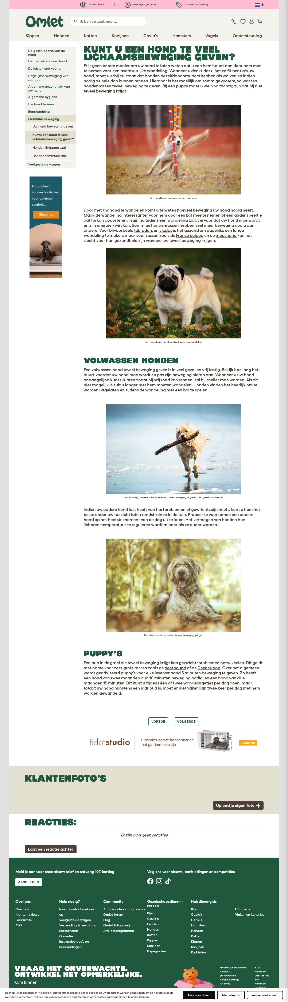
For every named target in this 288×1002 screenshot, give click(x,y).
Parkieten (198, 952)
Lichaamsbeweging (43, 119)
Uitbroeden (243, 909)
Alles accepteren (199, 995)
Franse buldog (189, 235)
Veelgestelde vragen (44, 164)
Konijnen (153, 946)
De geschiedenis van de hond (46, 53)
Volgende (186, 721)
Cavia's (153, 919)
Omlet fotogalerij (116, 925)
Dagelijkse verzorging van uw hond (48, 78)
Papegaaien (156, 951)
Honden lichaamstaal (49, 147)
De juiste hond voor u (44, 68)
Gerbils (196, 920)
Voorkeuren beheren (265, 995)
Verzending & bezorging (77, 925)
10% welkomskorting (196, 4)
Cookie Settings (229, 979)
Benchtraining (39, 111)
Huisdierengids (204, 901)
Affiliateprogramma (118, 931)
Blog (106, 920)
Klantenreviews (27, 914)
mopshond (226, 235)
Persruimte (23, 920)
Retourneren (68, 931)
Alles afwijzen (231, 995)
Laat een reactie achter (50, 849)
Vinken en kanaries (249, 914)
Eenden (153, 924)
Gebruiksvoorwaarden (233, 967)
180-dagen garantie (144, 4)
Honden (153, 929)
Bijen (151, 913)
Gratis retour (96, 4)
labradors (143, 230)
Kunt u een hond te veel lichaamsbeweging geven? (53, 137)
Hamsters (198, 925)
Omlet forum (113, 914)
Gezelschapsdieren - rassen (165, 903)
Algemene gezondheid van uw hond (49, 88)
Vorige (158, 721)
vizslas (165, 230)
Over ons (22, 909)
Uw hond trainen (41, 104)
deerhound (175, 667)
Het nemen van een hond (47, 61)
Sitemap (225, 983)
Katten (152, 935)
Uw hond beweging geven (52, 126)
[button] (232, 902)
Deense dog (209, 667)
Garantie (66, 936)
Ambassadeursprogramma (124, 909)
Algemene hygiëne (42, 97)
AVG (18, 925)
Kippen (152, 940)
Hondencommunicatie (49, 156)
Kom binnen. (26, 982)
